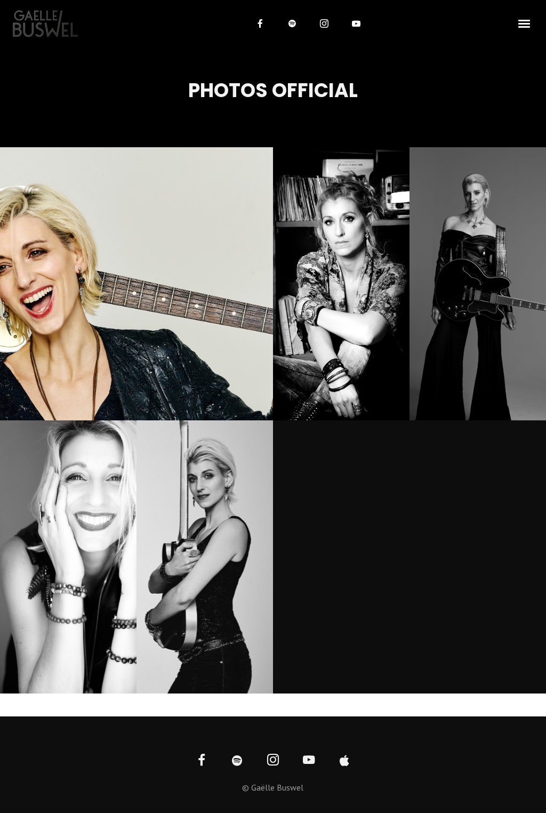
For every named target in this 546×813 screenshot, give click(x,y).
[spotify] (292, 23)
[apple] (345, 761)
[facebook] (260, 23)
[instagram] (324, 23)
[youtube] (356, 23)
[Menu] (524, 23)
